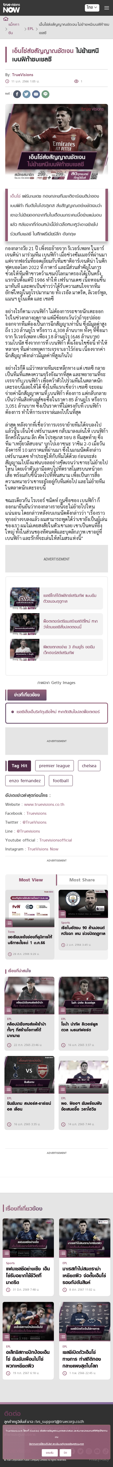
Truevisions (37, 813)
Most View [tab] (31, 880)
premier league (54, 765)
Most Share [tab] (82, 880)
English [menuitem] (88, 26)
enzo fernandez (25, 780)
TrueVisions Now (43, 849)
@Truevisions (28, 831)
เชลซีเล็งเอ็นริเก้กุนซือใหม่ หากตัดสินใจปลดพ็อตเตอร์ (58, 712)
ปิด (65, 1453)
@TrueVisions (35, 822)
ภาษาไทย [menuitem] (87, 18)
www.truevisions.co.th (44, 804)
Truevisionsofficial (55, 840)
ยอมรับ (50, 1453)
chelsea (89, 765)
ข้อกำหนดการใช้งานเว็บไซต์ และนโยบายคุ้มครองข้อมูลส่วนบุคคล (56, 1444)
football (61, 780)
